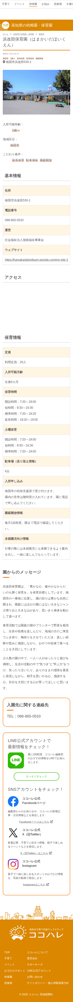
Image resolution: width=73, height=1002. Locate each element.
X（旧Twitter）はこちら (34, 853)
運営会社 (32, 958)
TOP (7, 952)
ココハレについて (37, 952)
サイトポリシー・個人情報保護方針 (48, 982)
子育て (8, 958)
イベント (9, 964)
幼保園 (8, 976)
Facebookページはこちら (34, 821)
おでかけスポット (14, 970)
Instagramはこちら (34, 884)
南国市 (41, 34)
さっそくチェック (36, 776)
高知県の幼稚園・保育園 (23, 34)
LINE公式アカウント (39, 970)
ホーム (5, 34)
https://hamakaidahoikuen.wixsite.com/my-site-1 (36, 259)
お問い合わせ (35, 976)
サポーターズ (35, 964)
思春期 (8, 982)
